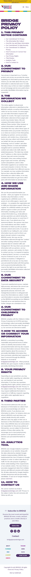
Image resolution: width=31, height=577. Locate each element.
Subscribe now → (16, 2)
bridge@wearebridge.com (9, 361)
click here (9, 478)
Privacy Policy (18, 569)
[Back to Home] (6, 7)
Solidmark (18, 573)
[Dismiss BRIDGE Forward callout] (29, 1)
